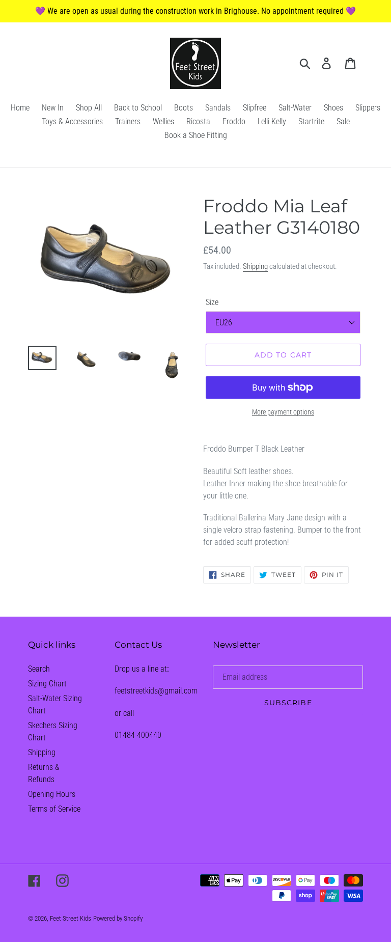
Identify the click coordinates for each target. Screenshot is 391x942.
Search (39, 669)
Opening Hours (51, 794)
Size (212, 302)
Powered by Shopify (118, 918)
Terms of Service (54, 809)
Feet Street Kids (70, 918)
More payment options (283, 412)
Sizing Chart (47, 683)
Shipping (255, 266)
